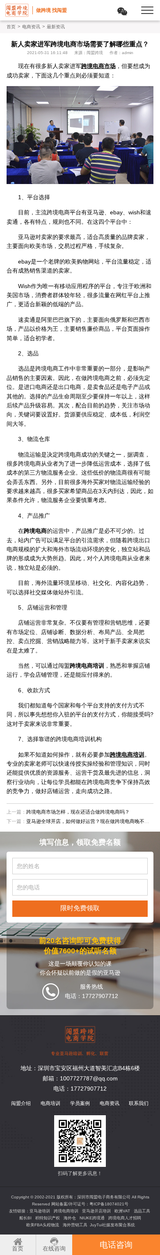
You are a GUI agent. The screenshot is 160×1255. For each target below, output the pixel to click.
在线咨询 (54, 1248)
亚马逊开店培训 (96, 1211)
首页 (11, 26)
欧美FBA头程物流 (42, 1225)
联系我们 (139, 1103)
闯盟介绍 (21, 1103)
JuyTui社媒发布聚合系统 (112, 1225)
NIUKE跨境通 (92, 1218)
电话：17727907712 (80, 1088)
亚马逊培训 (40, 1211)
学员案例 (80, 1103)
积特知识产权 (47, 1218)
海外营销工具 (75, 1225)
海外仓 (70, 1218)
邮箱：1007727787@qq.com (80, 1078)
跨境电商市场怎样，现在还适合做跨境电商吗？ (78, 812)
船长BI (25, 1218)
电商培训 (50, 1103)
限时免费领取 (80, 908)
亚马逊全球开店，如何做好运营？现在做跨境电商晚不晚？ (90, 821)
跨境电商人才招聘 (124, 1218)
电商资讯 (31, 26)
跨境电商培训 (66, 1211)
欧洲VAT (122, 1211)
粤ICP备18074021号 (108, 1204)
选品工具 (142, 1211)
